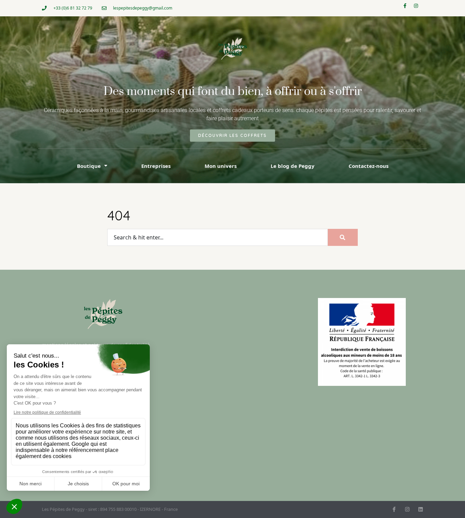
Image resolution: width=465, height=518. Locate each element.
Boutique (89, 165)
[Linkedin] (420, 509)
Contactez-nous (368, 165)
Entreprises (156, 165)
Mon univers (221, 165)
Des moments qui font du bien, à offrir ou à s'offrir (232, 91)
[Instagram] (418, 8)
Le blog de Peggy (293, 165)
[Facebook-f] (407, 8)
